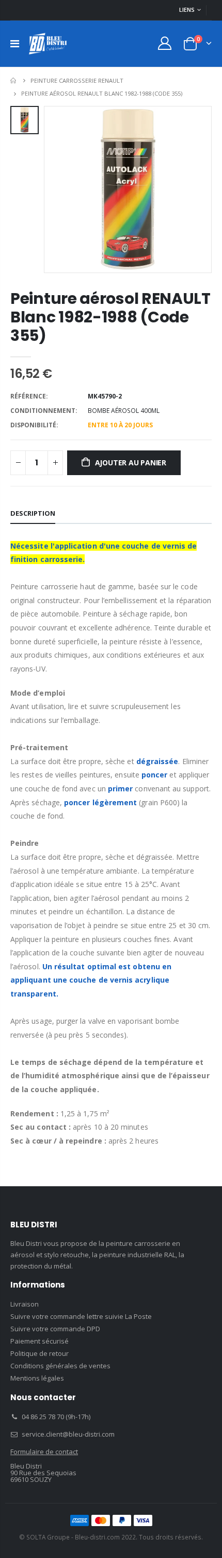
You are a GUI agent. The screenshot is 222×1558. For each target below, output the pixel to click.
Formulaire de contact (44, 1451)
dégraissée (157, 761)
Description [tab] (32, 513)
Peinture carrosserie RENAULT (76, 80)
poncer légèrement (100, 802)
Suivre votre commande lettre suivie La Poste (81, 1316)
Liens (187, 9)
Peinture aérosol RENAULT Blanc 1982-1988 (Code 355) (110, 317)
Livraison (24, 1304)
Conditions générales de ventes (60, 1365)
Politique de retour (39, 1353)
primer (120, 788)
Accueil (14, 80)
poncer (154, 775)
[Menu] (14, 43)
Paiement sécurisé (39, 1341)
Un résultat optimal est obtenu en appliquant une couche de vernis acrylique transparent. (90, 980)
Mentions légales (37, 1378)
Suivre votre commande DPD (55, 1328)
